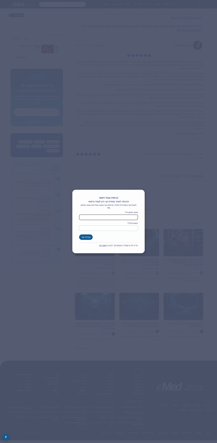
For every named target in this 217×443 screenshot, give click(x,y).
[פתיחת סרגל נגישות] (6, 437)
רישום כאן (103, 245)
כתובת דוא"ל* (132, 223)
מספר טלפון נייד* (131, 212)
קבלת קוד (86, 237)
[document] (108, 221)
